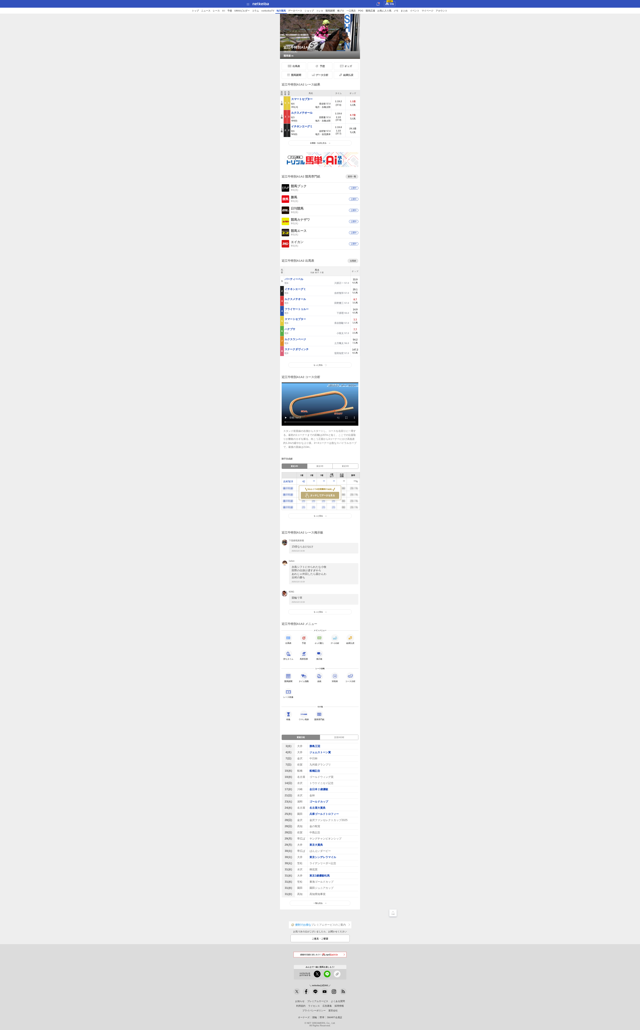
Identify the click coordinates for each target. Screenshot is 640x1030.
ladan (291, 561)
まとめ (404, 10)
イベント (414, 10)
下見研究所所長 (296, 540)
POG (360, 10)
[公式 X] (297, 991)
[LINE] (315, 991)
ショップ (309, 10)
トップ (195, 10)
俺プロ (340, 10)
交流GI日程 (339, 737)
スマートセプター (301, 99)
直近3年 (320, 466)
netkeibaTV (267, 10)
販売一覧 (352, 176)
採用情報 (339, 1005)
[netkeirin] (320, 954)
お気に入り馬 (384, 10)
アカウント (441, 10)
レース (216, 10)
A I (223, 10)
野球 (322, 1017)
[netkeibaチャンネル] (324, 991)
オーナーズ (304, 1017)
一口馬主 (351, 10)
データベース (295, 10)
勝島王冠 (315, 746)
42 (303, 481)
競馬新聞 (330, 10)
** (314, 481)
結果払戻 (348, 75)
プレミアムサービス (317, 1001)
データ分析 (322, 75)
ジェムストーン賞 (320, 752)
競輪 (391, 3)
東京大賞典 (316, 844)
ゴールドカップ (319, 801)
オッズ (348, 66)
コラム (255, 10)
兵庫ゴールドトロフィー (324, 813)
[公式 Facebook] (306, 991)
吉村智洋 (288, 481)
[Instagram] (333, 991)
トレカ (319, 10)
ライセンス (314, 1005)
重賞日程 (301, 737)
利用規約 (301, 1005)
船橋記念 (315, 770)
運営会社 (333, 1010)
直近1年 (294, 466)
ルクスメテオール (301, 112)
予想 (229, 10)
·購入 (319, 643)
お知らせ (299, 1001)
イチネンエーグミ (301, 126)
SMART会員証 (334, 1017)
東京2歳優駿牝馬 (320, 875)
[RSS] (343, 991)
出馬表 (296, 66)
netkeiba (261, 4)
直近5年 (345, 466)
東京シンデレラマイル (323, 857)
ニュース (205, 10)
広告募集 (327, 1005)
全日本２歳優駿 (319, 789)
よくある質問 (338, 1001)
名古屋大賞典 (318, 807)
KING (291, 591)
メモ (396, 10)
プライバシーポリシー (314, 1010)
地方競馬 (281, 10)
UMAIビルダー (242, 10)
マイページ (427, 10)
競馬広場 (370, 10)
